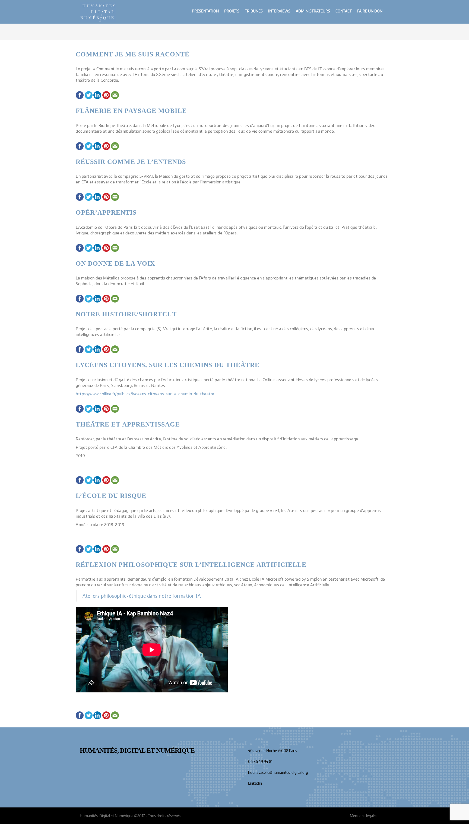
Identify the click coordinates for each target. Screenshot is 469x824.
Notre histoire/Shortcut (126, 314)
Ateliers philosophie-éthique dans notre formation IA (142, 596)
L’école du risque (111, 495)
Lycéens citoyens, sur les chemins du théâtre (167, 364)
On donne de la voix (115, 263)
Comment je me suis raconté (132, 54)
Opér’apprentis (106, 212)
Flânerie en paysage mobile (131, 110)
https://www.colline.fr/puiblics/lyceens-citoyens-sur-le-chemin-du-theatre (145, 393)
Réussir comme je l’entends (131, 161)
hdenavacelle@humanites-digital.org (278, 772)
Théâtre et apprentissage (128, 424)
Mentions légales (363, 815)
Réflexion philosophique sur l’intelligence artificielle (192, 564)
